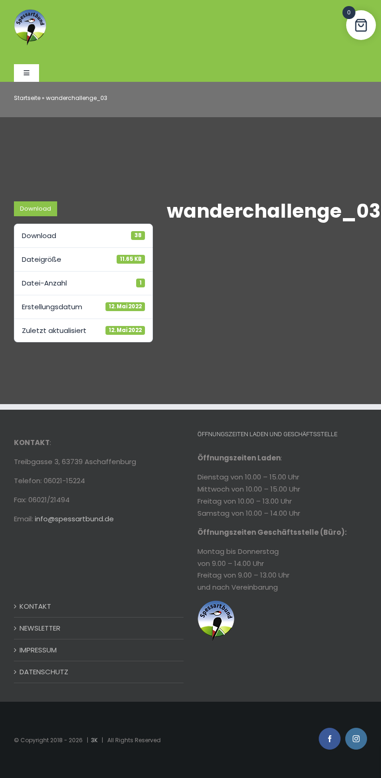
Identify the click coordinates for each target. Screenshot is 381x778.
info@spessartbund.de (74, 519)
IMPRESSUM (38, 650)
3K (94, 740)
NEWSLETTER (40, 628)
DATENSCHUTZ (44, 672)
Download (35, 208)
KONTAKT (35, 606)
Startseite (27, 98)
